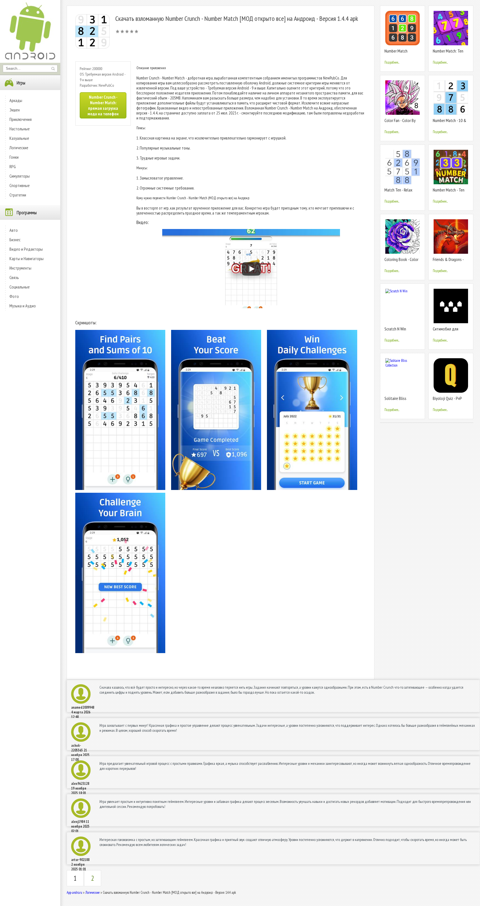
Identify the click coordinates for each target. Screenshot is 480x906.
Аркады (15, 100)
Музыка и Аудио (22, 305)
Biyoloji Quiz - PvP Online (447, 400)
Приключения (20, 119)
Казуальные (19, 138)
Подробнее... (391, 62)
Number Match (396, 51)
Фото (14, 296)
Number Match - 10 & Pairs (449, 123)
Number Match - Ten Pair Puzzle (448, 192)
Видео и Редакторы (26, 249)
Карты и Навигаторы (26, 258)
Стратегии (17, 195)
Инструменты (20, 268)
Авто (13, 230)
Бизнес (15, 239)
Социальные (19, 287)
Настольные (19, 128)
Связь (14, 277)
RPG (12, 166)
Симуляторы (19, 176)
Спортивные (19, 185)
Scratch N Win (395, 329)
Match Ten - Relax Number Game (398, 192)
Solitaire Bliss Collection (395, 400)
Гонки (14, 157)
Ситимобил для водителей (445, 331)
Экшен (14, 110)
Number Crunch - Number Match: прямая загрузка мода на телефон (103, 105)
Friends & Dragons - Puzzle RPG (448, 262)
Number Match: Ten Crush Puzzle (448, 53)
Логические (18, 147)
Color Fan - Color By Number (400, 123)
